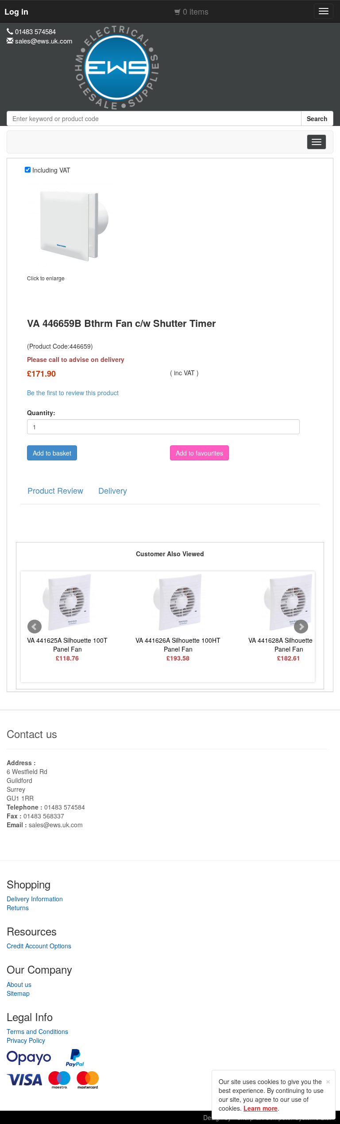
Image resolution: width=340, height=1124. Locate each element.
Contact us (32, 733)
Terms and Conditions (37, 1031)
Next (301, 627)
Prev (34, 627)
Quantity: (41, 412)
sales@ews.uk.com (56, 824)
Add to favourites (199, 452)
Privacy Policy (26, 1040)
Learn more (260, 1108)
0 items (196, 11)
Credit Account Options (39, 945)
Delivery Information (35, 898)
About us (19, 984)
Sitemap (18, 993)
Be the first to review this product (73, 392)
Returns (18, 907)
